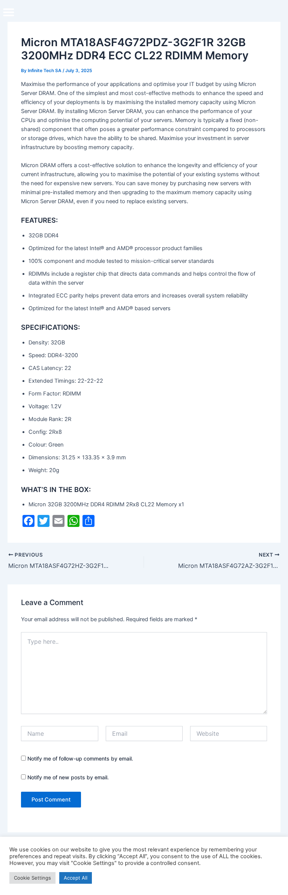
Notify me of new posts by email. (68, 777)
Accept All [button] (75, 878)
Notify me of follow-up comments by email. (80, 758)
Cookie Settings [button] (32, 878)
